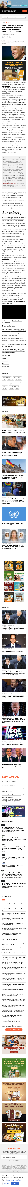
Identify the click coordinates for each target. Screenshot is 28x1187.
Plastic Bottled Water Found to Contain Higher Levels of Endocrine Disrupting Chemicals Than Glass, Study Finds (13, 1000)
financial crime (18, 41)
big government (13, 40)
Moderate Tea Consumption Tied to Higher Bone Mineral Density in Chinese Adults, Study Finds (12, 963)
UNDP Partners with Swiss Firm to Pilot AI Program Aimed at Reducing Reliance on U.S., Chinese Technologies (13, 980)
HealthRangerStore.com (9, 183)
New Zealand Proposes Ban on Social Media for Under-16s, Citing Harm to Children (12, 995)
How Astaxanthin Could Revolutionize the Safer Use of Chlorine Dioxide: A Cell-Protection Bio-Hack (13, 914)
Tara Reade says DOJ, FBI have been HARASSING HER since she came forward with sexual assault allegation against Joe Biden (13, 720)
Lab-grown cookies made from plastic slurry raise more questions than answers (13, 1006)
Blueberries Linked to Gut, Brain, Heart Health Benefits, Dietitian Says (12, 948)
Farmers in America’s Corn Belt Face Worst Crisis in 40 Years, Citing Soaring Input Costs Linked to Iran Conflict (14, 969)
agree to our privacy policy (14, 1180)
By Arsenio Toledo (5, 34)
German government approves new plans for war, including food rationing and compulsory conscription (13, 477)
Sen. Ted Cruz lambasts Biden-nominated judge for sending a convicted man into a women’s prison (13, 696)
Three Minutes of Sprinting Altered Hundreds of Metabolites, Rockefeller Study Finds (12, 953)
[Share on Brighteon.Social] (3, 37)
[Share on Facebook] (5, 37)
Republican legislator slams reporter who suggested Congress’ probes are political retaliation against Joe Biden (13, 628)
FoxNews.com (5, 361)
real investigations (14, 42)
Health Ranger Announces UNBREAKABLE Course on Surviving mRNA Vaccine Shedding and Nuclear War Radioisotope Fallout (13, 849)
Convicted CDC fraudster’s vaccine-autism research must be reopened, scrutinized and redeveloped (13, 1011)
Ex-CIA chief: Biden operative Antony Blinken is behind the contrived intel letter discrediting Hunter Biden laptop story (14, 340)
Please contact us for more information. (10, 801)
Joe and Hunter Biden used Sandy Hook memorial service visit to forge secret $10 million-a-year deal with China (13, 673)
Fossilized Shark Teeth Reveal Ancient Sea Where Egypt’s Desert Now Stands (13, 909)
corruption (3, 41)
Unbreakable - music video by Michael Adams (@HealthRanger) (12, 865)
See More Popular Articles (14, 1029)
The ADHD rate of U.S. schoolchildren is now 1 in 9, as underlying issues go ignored (13, 431)
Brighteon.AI (10, 178)
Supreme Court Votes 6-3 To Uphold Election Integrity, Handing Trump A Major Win (13, 943)
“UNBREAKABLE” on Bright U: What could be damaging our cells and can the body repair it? (12, 1025)
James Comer (4, 42)
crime (7, 41)
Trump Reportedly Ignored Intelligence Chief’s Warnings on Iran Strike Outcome (12, 1016)
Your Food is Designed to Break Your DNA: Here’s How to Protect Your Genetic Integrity (13, 939)
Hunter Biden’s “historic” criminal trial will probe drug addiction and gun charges (13, 650)
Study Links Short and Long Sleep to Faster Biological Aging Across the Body (11, 934)
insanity (22, 41)
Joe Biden (8, 42)
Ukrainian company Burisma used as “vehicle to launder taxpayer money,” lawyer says (13, 766)
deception (13, 41)
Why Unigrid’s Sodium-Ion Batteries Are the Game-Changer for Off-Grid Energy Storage (13, 985)
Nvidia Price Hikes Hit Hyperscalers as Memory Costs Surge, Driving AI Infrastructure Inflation (13, 958)
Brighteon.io (16, 175)
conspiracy (21, 40)
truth (24, 42)
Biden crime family (7, 40)
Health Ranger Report (7, 822)
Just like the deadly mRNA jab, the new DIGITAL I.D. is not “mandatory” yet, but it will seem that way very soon (13, 547)
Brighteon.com (6, 322)
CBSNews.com (5, 364)
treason (22, 42)
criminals (9, 41)
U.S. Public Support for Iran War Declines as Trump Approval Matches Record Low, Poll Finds (13, 1020)
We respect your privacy (14, 1160)
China (18, 40)
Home (3, 22)
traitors (19, 42)
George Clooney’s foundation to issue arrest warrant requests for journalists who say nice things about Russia (13, 454)
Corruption (8, 22)
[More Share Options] (10, 37)
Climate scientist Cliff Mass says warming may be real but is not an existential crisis (14, 929)
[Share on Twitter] (7, 37)
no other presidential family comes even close (13, 219)
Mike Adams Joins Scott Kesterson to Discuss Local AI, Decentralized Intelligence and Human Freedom (14, 839)
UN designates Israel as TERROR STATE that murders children (12, 524)
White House (4, 43)
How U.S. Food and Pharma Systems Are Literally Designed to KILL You (13, 858)
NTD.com (4, 358)
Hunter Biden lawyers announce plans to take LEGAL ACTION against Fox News (13, 743)
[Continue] (25, 1157)
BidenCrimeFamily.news (16, 295)
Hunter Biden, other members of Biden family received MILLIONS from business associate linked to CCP (14, 104)
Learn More (6, 1183)
